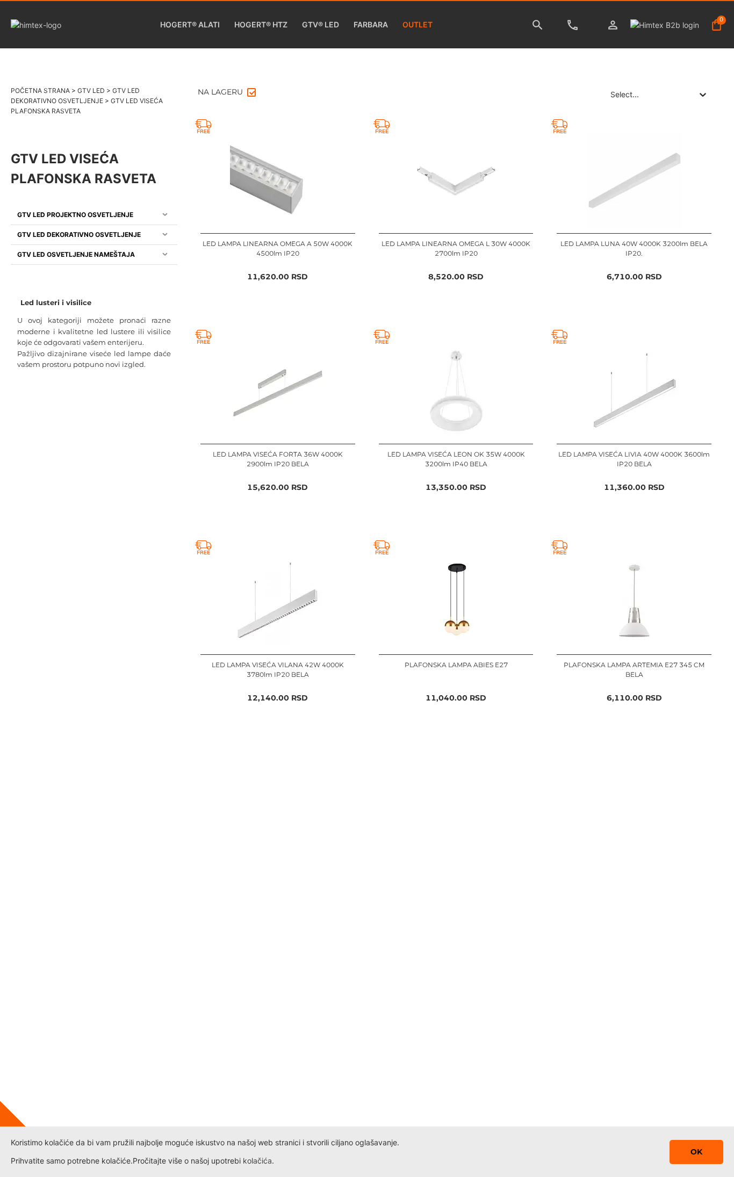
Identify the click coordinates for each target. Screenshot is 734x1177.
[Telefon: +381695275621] (575, 25)
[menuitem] (94, 215)
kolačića (257, 1160)
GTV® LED (320, 24)
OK (696, 1152)
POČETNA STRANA (40, 90)
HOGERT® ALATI (190, 24)
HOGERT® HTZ (260, 24)
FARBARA (371, 24)
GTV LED (91, 90)
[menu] (94, 235)
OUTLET (417, 24)
